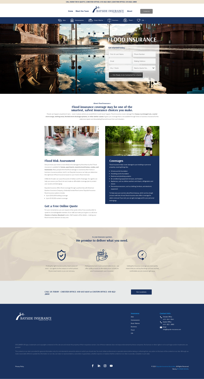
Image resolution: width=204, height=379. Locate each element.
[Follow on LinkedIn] (99, 366)
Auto (64, 20)
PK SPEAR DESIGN (182, 369)
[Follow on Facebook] (92, 366)
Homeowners (79, 20)
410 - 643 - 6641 (168, 319)
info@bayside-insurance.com (172, 329)
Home (70, 11)
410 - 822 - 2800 (168, 324)
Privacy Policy (19, 366)
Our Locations (141, 292)
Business (115, 20)
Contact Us (146, 11)
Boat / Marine (98, 20)
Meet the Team (82, 11)
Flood (130, 20)
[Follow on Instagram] (105, 366)
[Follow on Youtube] (111, 366)
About (129, 11)
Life (143, 20)
